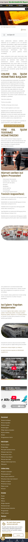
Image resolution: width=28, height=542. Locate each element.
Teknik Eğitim (5, 427)
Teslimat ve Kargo (6, 483)
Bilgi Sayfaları (5, 513)
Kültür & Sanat (5, 425)
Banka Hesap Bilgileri (7, 457)
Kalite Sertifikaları (6, 420)
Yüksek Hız (13, 314)
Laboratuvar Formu (6, 454)
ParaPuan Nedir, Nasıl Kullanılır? (10, 479)
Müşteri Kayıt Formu (7, 452)
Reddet (18, 535)
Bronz (3, 501)
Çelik (3, 496)
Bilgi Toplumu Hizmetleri (8, 430)
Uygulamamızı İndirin (7, 437)
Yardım (4, 488)
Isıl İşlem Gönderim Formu (8, 449)
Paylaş (24, 29)
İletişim (3, 516)
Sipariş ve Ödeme (6, 481)
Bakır (3, 498)
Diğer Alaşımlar (6, 503)
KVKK (3, 435)
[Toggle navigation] (4, 34)
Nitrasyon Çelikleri (20, 312)
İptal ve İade (5, 486)
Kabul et (7, 535)
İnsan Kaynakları (6, 422)
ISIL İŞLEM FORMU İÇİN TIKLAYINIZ (14, 126)
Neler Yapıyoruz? (7, 27)
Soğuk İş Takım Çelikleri (12, 311)
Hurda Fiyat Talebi (6, 459)
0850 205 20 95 (7, 519)
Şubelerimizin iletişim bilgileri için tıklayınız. (11, 347)
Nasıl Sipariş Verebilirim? (8, 476)
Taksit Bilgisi (5, 447)
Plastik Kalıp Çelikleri (11, 312)
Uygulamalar (5, 510)
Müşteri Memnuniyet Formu (9, 461)
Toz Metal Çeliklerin (22, 314)
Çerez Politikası (5, 432)
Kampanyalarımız (6, 474)
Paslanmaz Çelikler (5, 314)
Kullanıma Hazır (6, 505)
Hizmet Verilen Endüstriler (8, 508)
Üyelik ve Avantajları (7, 471)
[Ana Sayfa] (1, 27)
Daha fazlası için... (7, 531)
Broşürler (4, 464)
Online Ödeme (5, 444)
